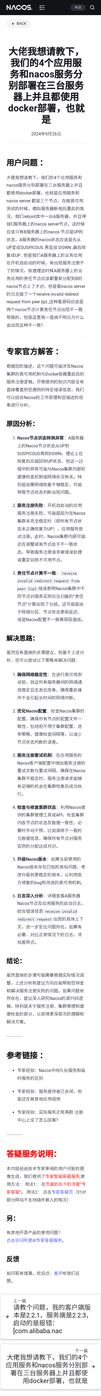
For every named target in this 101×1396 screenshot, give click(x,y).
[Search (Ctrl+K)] (90, 7)
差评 (58, 1273)
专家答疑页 (62, 1192)
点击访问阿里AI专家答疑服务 (34, 1240)
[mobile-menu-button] (42, 7)
